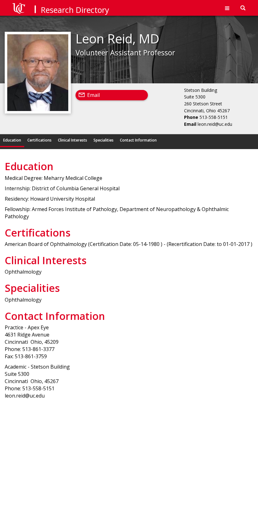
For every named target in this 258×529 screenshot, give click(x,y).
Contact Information (138, 140)
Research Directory (75, 9)
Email (93, 95)
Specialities (103, 140)
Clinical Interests (72, 140)
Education (12, 140)
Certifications (39, 140)
